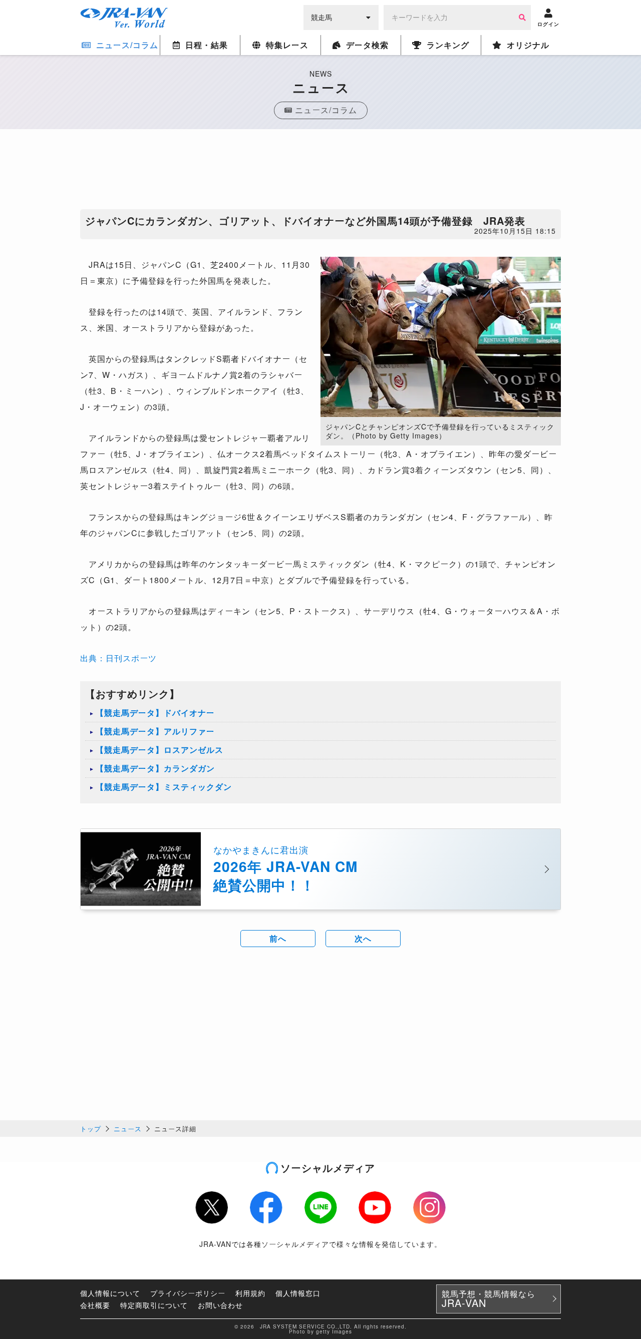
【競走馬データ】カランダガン (155, 768)
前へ (277, 938)
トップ (90, 1128)
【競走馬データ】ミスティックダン (164, 786)
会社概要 (95, 1305)
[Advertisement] (320, 171)
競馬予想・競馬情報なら (488, 1299)
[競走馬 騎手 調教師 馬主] (341, 17)
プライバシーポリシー (187, 1293)
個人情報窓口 (297, 1293)
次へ (363, 938)
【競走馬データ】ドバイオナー (155, 712)
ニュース (128, 1128)
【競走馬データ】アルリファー (155, 731)
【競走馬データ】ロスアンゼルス (159, 749)
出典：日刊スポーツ (118, 658)
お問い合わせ (220, 1305)
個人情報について (110, 1293)
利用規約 (250, 1293)
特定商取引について (154, 1305)
